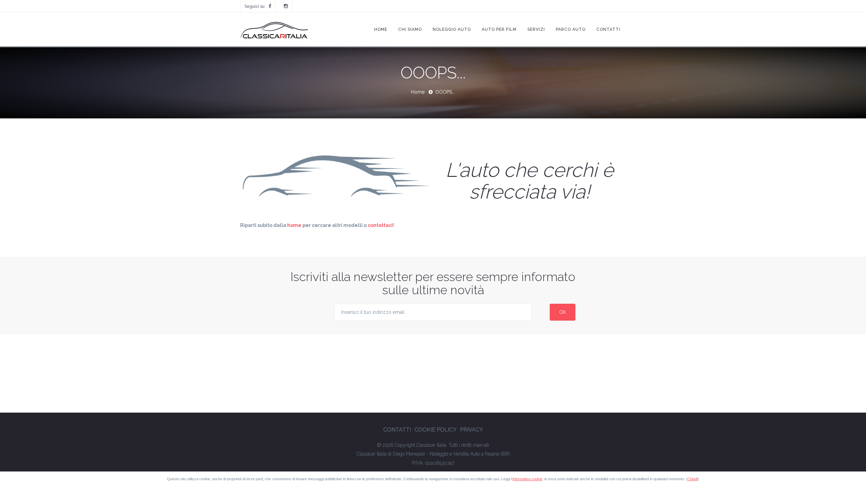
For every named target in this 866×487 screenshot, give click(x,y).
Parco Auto (571, 29)
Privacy (471, 429)
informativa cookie (527, 479)
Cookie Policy (435, 429)
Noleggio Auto (452, 29)
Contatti (608, 29)
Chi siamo (410, 29)
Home (380, 29)
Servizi (536, 29)
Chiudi (692, 479)
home (294, 225)
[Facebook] (270, 6)
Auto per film (499, 29)
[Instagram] (286, 6)
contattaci (380, 225)
